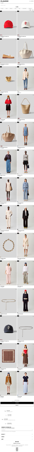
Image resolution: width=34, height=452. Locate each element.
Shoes (15, 8)
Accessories (24, 8)
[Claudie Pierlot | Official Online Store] (4, 1)
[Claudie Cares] (17, 449)
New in (7, 8)
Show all (17, 405)
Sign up (32, 430)
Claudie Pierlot (2, 5)
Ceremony (30, 8)
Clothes (2, 8)
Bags (19, 8)
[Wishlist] (16, 11)
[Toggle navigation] (32, 1)
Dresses (11, 8)
